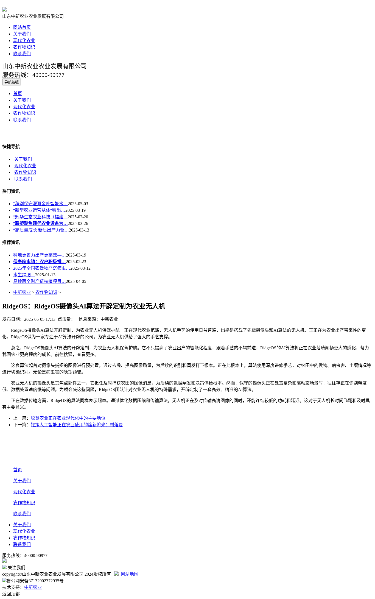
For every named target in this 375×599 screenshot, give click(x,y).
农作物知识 (24, 47)
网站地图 (129, 574)
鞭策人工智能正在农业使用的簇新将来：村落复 (77, 424)
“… (40, 223)
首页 (17, 93)
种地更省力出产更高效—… (39, 255)
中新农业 (22, 292)
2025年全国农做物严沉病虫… (41, 268)
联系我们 (22, 53)
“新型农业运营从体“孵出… (39, 210)
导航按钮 (11, 82)
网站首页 (22, 27)
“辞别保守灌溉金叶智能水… (40, 203)
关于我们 (22, 34)
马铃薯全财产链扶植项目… (39, 281)
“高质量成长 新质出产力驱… (41, 230)
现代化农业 (24, 40)
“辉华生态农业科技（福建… (40, 216)
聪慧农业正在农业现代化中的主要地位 (68, 418)
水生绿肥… (24, 274)
